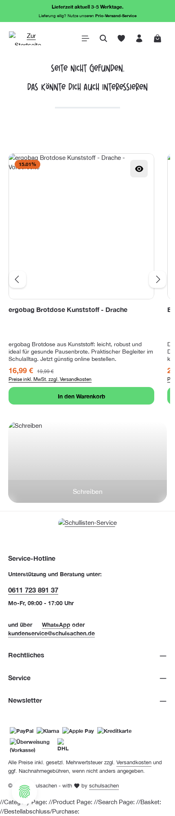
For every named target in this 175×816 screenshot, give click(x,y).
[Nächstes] (157, 279)
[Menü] (85, 38)
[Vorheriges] (17, 279)
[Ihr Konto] (139, 38)
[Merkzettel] (121, 38)
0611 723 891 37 (33, 590)
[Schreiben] (87, 462)
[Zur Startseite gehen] (28, 38)
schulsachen (104, 786)
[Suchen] (103, 38)
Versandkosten (133, 762)
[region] (87, 279)
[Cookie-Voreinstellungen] (24, 791)
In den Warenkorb (81, 396)
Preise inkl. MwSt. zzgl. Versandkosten (50, 379)
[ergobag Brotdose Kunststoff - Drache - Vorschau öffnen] (139, 168)
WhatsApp (56, 624)
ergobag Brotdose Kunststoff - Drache (68, 309)
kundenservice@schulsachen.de (51, 633)
